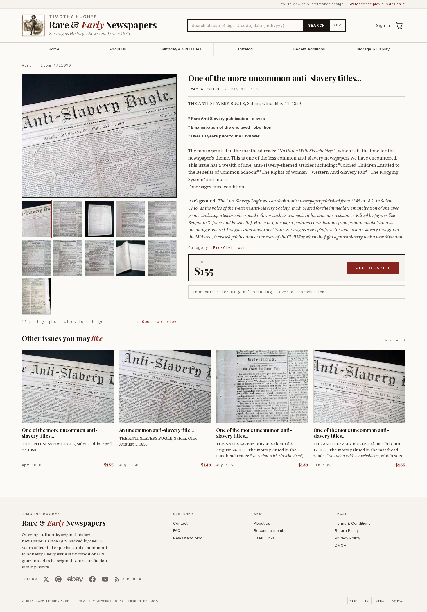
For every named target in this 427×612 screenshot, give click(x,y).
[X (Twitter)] (46, 579)
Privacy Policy (347, 538)
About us (262, 523)
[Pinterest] (58, 579)
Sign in (383, 25)
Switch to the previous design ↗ (377, 4)
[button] (99, 136)
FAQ (176, 530)
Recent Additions (309, 49)
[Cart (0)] (399, 25)
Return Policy (347, 530)
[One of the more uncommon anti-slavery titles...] (36, 219)
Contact (180, 523)
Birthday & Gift (182, 49)
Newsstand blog (187, 538)
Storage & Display (373, 49)
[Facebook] (92, 579)
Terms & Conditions (353, 523)
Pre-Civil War (229, 247)
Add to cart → (373, 268)
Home (54, 49)
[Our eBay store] (75, 579)
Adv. (338, 25)
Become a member (271, 530)
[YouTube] (105, 579)
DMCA (340, 545)
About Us (117, 49)
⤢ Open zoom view (156, 321)
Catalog (245, 49)
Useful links (264, 538)
